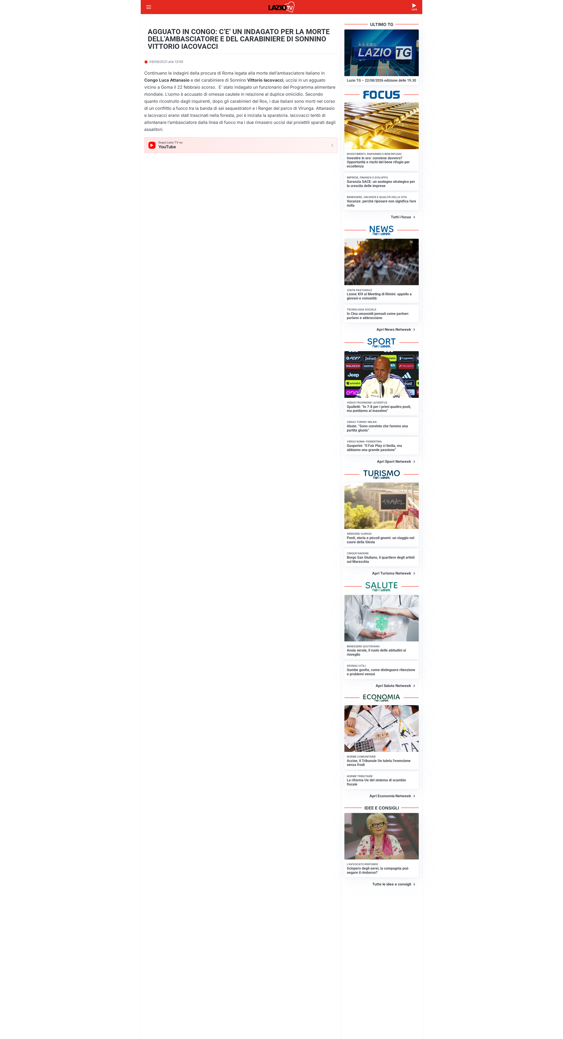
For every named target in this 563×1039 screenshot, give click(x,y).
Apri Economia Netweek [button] (390, 796)
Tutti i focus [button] (401, 217)
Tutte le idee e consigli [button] (391, 884)
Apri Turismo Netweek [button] (391, 573)
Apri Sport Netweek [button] (394, 461)
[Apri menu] (149, 7)
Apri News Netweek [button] (394, 329)
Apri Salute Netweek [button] (393, 685)
